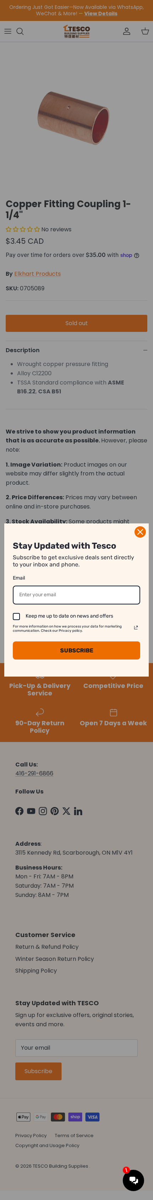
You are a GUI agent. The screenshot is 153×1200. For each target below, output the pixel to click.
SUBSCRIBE (76, 650)
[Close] (140, 531)
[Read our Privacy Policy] (136, 627)
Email (19, 578)
